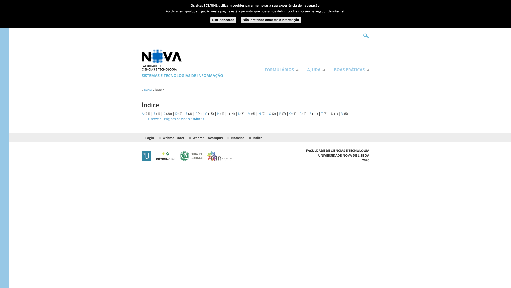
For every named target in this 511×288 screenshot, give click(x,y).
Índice (257, 138)
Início (148, 90)
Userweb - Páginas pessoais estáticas (176, 119)
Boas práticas (349, 69)
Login (149, 138)
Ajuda (314, 69)
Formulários (279, 69)
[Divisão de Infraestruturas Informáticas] (162, 59)
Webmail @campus (208, 138)
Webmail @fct (173, 138)
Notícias (237, 138)
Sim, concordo (223, 20)
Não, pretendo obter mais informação (271, 20)
